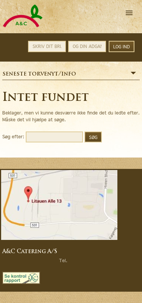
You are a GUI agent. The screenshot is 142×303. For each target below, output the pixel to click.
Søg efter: (13, 136)
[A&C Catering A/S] (22, 26)
